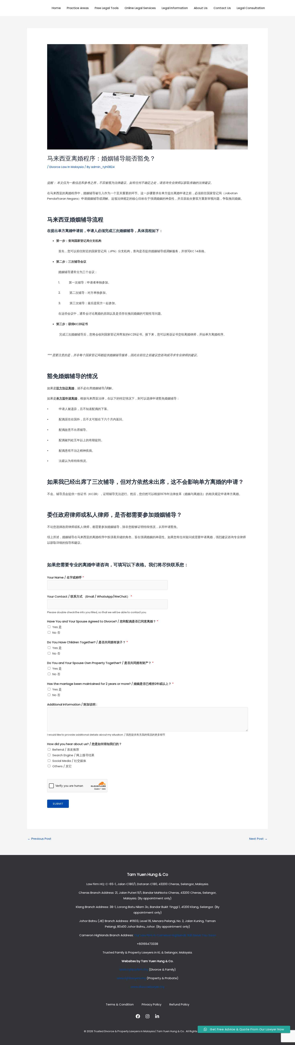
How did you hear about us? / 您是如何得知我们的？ (84, 744)
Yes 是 (57, 627)
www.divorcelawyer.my (147, 987)
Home (56, 8)
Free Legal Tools (107, 8)
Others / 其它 (62, 766)
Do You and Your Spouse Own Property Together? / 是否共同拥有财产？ (100, 663)
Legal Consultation (251, 8)
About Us (201, 8)
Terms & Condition (120, 1004)
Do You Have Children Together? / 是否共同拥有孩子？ (87, 642)
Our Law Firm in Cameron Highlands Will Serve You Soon (175, 935)
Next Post (258, 839)
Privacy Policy (151, 1004)
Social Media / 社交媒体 (69, 761)
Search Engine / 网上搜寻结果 (73, 755)
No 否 (56, 632)
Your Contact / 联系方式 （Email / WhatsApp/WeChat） (89, 596)
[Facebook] (138, 1016)
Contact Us (222, 8)
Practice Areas (78, 8)
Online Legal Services (140, 8)
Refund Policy (179, 1004)
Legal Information (175, 8)
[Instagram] (147, 1016)
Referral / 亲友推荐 (65, 749)
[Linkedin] (157, 1016)
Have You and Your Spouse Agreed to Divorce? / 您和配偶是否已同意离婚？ (102, 621)
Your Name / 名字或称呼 (65, 577)
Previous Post (39, 839)
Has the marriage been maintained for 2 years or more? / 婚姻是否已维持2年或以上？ (110, 684)
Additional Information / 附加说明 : (72, 704)
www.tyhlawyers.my (131, 978)
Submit (58, 804)
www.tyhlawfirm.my (133, 969)
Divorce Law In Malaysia (66, 167)
